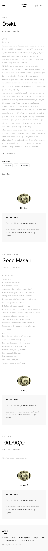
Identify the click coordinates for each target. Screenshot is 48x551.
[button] (45, 6)
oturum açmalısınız (30, 223)
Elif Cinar (16, 31)
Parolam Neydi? (11, 540)
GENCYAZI (24, 5)
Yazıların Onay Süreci (27, 540)
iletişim (36, 538)
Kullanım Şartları (24, 538)
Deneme (4, 17)
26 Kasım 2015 (6, 31)
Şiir (3, 254)
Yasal (13, 538)
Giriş (43, 538)
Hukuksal (5, 538)
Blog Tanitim (6, 436)
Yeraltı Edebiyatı (12, 254)
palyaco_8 (16, 267)
